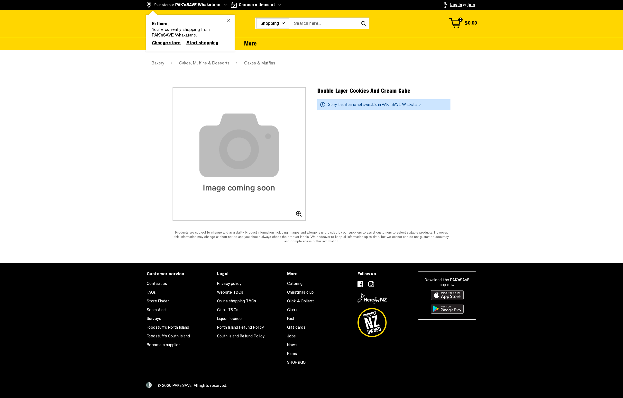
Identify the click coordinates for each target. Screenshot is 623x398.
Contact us (157, 284)
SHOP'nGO (296, 362)
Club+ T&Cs (227, 310)
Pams (292, 354)
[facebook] (360, 284)
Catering (294, 284)
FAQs (151, 292)
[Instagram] (371, 284)
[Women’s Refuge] (149, 385)
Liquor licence (229, 319)
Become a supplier (163, 345)
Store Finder (158, 301)
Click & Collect (300, 301)
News (292, 345)
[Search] (363, 23)
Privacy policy (229, 284)
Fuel (290, 319)
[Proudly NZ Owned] (372, 320)
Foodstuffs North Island (168, 327)
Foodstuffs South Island (168, 336)
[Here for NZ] (372, 298)
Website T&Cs (230, 292)
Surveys (154, 319)
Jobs (291, 336)
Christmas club (300, 292)
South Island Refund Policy (241, 336)
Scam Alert (157, 310)
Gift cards (296, 327)
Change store (166, 42)
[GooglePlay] (447, 309)
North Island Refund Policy (240, 327)
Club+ (292, 310)
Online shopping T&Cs (236, 301)
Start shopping (202, 42)
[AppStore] (447, 295)
